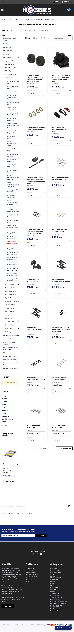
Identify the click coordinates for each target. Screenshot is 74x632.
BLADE (3, 422)
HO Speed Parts (10, 64)
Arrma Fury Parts (12, 92)
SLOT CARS (54, 580)
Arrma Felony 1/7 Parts (12, 87)
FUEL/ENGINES (55, 595)
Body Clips (8, 332)
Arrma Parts (28, 19)
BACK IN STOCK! (55, 572)
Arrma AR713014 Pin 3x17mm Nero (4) (59, 379)
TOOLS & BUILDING (56, 597)
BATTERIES (54, 585)
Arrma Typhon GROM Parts (11, 196)
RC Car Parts (18, 19)
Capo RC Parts (9, 288)
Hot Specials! (54, 609)
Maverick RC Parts (11, 301)
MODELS (53, 589)
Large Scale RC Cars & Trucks (10, 39)
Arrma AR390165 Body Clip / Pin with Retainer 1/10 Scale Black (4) (35, 231)
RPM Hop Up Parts (11, 71)
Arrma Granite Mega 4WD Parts (12, 226)
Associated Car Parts (11, 304)
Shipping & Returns (32, 574)
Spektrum (5, 410)
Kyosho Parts (9, 298)
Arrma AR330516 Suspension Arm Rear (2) (61, 280)
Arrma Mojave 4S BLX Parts (12, 155)
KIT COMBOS (54, 607)
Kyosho (4, 399)
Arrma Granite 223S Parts (11, 108)
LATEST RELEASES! (56, 605)
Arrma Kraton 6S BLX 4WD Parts (12, 258)
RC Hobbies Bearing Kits (10, 335)
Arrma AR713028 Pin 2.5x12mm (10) (59, 427)
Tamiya (4, 396)
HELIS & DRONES (55, 578)
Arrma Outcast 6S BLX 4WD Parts (12, 269)
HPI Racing (5, 416)
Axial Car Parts (9, 311)
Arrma (3, 405)
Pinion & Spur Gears (9, 356)
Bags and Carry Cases (10, 359)
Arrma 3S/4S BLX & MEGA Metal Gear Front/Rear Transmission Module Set (61, 78)
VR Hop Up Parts (10, 74)
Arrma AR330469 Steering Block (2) (33, 280)
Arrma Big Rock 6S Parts (13, 82)
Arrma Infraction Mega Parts (12, 132)
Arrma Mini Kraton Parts (12, 149)
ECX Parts (8, 318)
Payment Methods (31, 576)
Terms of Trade (30, 580)
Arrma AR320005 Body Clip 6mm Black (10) (60, 178)
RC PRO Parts (9, 325)
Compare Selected (64, 448)
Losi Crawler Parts (10, 294)
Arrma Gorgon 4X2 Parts (13, 103)
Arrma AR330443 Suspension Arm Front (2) (35, 330)
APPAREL (53, 591)
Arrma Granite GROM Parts (11, 119)
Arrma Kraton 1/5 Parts (12, 137)
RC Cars (6, 44)
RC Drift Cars (7, 47)
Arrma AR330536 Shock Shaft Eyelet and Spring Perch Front (61, 330)
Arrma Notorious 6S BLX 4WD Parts (13, 264)
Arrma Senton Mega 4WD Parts (12, 248)
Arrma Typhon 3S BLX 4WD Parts (12, 191)
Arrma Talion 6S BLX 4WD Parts (12, 274)
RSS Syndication (31, 572)
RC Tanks (6, 54)
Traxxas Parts (9, 308)
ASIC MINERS (54, 568)
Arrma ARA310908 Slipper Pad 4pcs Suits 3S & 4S (36, 128)
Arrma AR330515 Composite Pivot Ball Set (36, 379)
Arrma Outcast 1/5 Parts (12, 171)
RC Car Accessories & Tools (10, 364)
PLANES (53, 576)
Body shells (8, 328)
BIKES (52, 584)
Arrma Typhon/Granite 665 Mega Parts (12, 202)
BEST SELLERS (55, 570)
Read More (8, 606)
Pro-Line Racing (7, 419)
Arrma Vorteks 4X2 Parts (13, 221)
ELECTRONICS (55, 587)
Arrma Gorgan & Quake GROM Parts (12, 97)
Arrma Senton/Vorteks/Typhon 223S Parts (14, 184)
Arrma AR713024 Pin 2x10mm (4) (34, 427)
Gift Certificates (30, 568)
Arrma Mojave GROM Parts (11, 160)
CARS (10, 19)
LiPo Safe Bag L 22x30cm (8, 472)
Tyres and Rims (8, 339)
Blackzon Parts (9, 284)
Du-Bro (4, 402)
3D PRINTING (54, 593)
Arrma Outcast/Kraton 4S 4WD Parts (12, 177)
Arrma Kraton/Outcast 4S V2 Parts (12, 143)
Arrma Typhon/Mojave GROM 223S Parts (13, 209)
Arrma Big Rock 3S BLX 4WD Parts (13, 253)
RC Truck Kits (7, 50)
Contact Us (29, 582)
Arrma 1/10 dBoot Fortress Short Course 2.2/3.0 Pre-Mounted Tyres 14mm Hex (35, 78)
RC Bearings (7, 353)
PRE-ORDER (54, 611)
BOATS (52, 582)
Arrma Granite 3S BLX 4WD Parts (12, 114)
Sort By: (68, 35)
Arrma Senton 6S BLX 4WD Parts (12, 237)
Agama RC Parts (10, 61)
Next (48, 38)
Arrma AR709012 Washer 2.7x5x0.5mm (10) (61, 230)
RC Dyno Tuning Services (11, 368)
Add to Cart (10, 481)
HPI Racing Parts (10, 291)
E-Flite (3, 413)
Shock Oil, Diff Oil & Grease (9, 343)
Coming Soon (54, 599)
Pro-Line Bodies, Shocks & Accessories (10, 348)
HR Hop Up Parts (10, 67)
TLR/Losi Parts (9, 321)
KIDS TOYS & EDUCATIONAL (59, 601)
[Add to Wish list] (44, 90)
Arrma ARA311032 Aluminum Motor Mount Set (61, 129)
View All (4, 426)
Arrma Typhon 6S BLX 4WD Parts (12, 279)
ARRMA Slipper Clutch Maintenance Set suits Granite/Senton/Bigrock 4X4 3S (36, 180)
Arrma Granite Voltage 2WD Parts (13, 232)
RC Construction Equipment (58, 603)
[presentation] (3, 464)
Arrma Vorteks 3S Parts (12, 216)
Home (4, 19)
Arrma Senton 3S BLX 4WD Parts (44, 19)
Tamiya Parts (9, 315)
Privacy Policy (30, 570)
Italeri (3, 407)
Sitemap (28, 578)
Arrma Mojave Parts (11, 165)
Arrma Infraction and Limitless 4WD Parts (13, 125)
